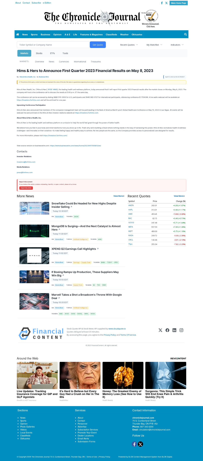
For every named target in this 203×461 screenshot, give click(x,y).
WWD (104, 285)
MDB (99, 239)
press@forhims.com (25, 172)
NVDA (93, 314)
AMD (61, 314)
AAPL (130, 209)
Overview (39, 61)
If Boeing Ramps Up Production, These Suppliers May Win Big (85, 273)
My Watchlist (153, 44)
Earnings (76, 262)
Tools (65, 53)
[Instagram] (181, 333)
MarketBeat (59, 216)
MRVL (86, 314)
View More (118, 196)
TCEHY (109, 262)
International (80, 61)
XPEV (116, 262)
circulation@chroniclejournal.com (154, 429)
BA (94, 285)
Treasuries (96, 61)
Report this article (26, 188)
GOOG (73, 314)
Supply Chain (86, 262)
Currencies (64, 61)
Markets (24, 53)
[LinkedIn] (174, 333)
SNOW (76, 216)
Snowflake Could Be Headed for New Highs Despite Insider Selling (84, 205)
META (130, 227)
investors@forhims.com (26, 162)
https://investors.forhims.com (28, 100)
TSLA (130, 244)
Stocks (39, 53)
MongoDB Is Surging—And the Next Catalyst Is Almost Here (86, 228)
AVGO (67, 314)
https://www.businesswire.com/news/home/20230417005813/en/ (75, 146)
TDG (98, 285)
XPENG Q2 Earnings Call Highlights (75, 248)
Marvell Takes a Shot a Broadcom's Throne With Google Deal (87, 296)
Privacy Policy (110, 335)
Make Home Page (178, 3)
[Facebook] (167, 333)
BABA (103, 262)
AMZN (131, 205)
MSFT (130, 231)
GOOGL (79, 314)
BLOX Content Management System (142, 456)
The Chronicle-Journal (41, 456)
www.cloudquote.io (117, 328)
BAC (130, 218)
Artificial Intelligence (80, 239)
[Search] (185, 34)
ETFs (52, 53)
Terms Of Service (128, 335)
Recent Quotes (127, 44)
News (51, 61)
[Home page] (101, 17)
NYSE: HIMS (52, 89)
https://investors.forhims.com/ (55, 135)
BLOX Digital (167, 456)
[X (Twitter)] (160, 333)
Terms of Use (91, 456)
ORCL (130, 240)
